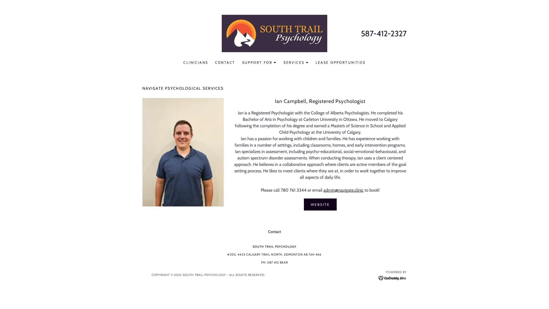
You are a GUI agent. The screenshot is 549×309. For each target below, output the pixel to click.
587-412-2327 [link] (384, 33)
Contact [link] (225, 63)
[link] (274, 33)
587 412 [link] (273, 262)
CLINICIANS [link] (195, 63)
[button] (259, 62)
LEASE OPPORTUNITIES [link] (341, 63)
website (320, 205)
